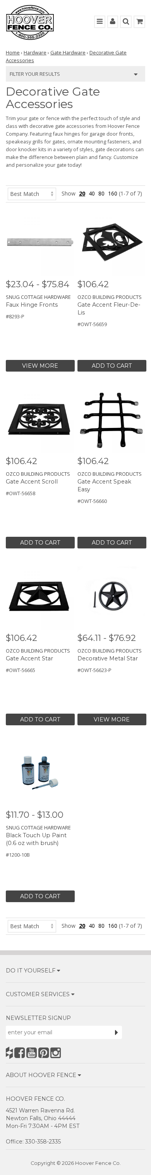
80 (101, 193)
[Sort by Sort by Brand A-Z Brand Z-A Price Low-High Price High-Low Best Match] (32, 193)
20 (82, 193)
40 (92, 193)
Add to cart (112, 365)
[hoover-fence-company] (9, 1052)
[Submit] (116, 1032)
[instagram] (55, 1052)
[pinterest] (43, 1052)
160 (112, 193)
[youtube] (31, 1052)
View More (40, 365)
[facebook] (19, 1052)
